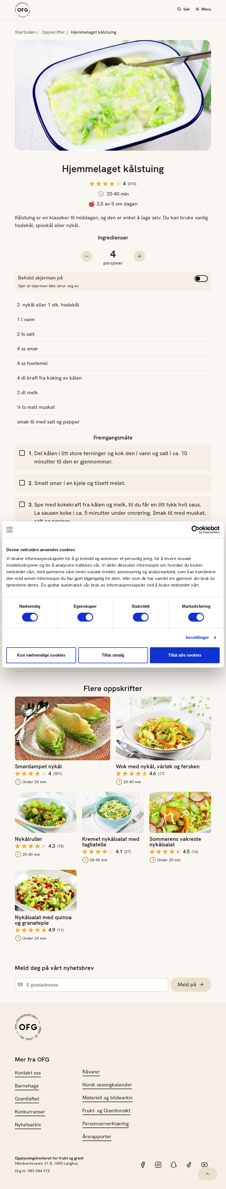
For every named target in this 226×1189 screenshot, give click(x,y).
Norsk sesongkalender (107, 1084)
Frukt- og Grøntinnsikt (106, 1110)
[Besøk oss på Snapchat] (173, 1164)
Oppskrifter (53, 32)
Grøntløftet (27, 1098)
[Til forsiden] (22, 10)
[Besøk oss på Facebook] (142, 1164)
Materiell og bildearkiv (107, 1097)
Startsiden (25, 32)
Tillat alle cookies (185, 655)
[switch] (85, 617)
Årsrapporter (96, 1136)
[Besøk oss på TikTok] (189, 1164)
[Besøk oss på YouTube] (204, 1164)
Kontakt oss (28, 1073)
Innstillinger (197, 637)
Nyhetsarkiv (28, 1124)
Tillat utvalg (113, 655)
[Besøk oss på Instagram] (158, 1164)
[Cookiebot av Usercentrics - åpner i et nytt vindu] (195, 530)
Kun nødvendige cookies (41, 655)
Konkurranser (30, 1111)
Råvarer (91, 1071)
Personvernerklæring (105, 1123)
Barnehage (27, 1086)
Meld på (187, 984)
